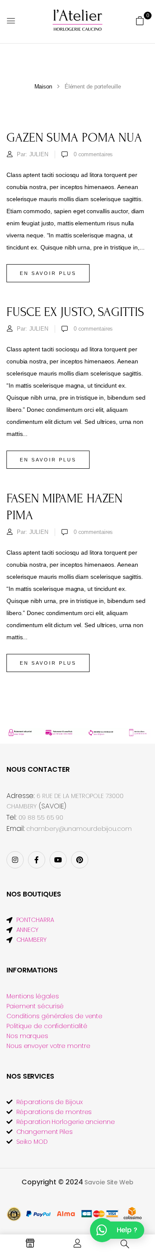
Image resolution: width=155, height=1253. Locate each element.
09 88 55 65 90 (41, 817)
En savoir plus (48, 273)
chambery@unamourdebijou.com (78, 828)
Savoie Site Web (108, 1182)
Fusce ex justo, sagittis (75, 312)
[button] (140, 20)
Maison (43, 86)
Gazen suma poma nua (74, 137)
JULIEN (38, 154)
